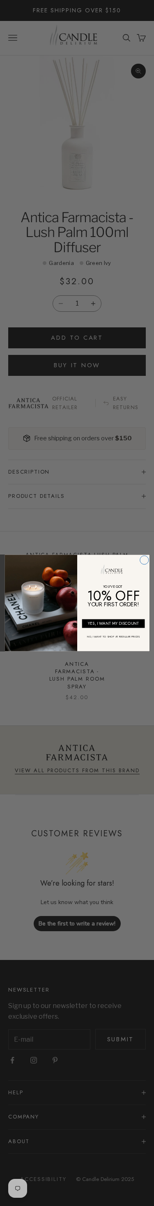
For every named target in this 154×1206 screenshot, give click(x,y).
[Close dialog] (144, 560)
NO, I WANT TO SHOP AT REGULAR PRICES (113, 636)
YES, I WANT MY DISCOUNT (113, 623)
